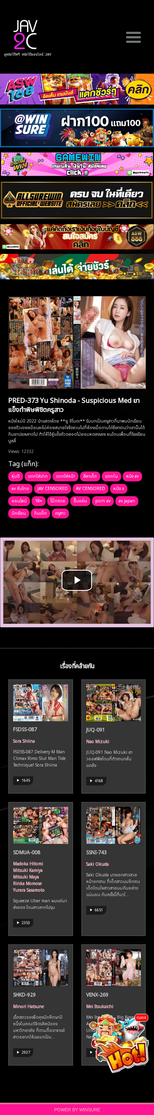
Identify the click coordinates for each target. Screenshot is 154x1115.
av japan (127, 500)
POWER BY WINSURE (77, 1109)
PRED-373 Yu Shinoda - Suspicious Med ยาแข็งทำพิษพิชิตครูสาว (74, 404)
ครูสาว (60, 513)
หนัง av (132, 476)
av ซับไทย (20, 488)
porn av (102, 500)
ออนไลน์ (19, 500)
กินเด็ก (40, 513)
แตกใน (111, 476)
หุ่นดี (15, 476)
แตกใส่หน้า (65, 476)
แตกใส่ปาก (38, 476)
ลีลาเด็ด (90, 476)
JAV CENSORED (52, 488)
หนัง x (118, 488)
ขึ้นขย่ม (80, 500)
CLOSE (141, 1017)
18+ (38, 500)
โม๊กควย (58, 500)
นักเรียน (18, 513)
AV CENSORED (90, 488)
